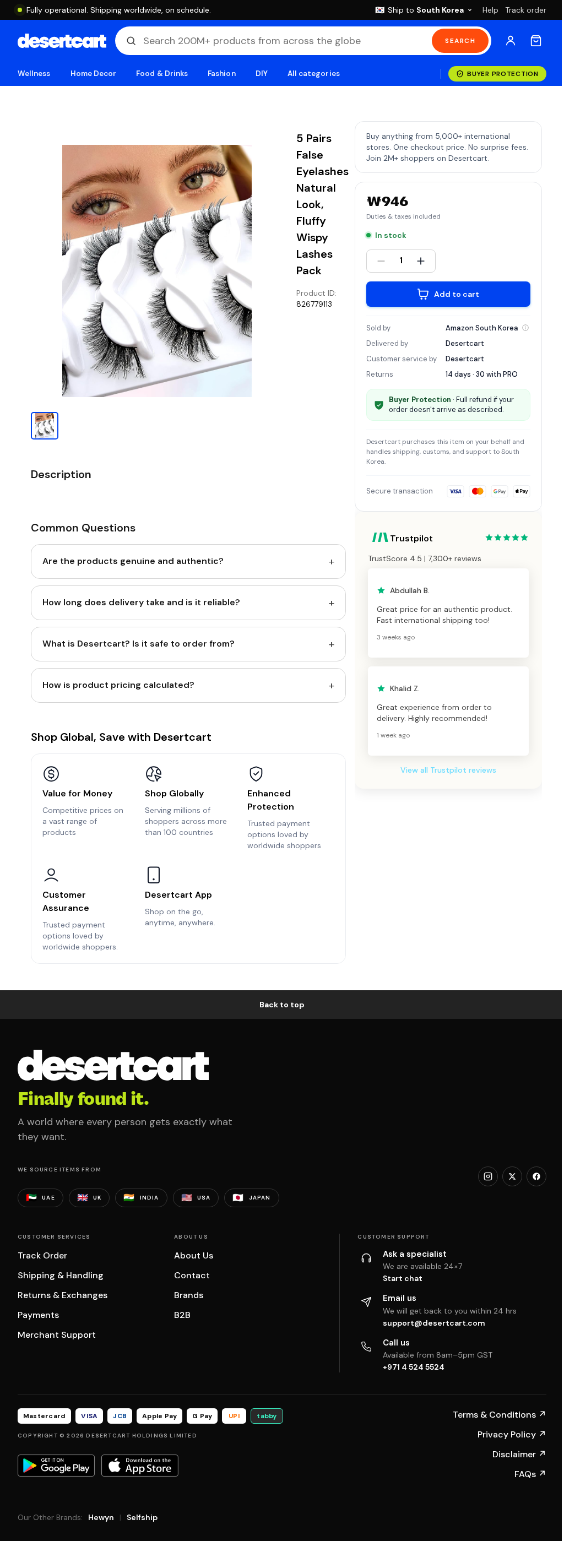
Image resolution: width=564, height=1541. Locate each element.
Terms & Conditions (499, 1414)
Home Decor (93, 73)
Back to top (282, 1005)
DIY (262, 73)
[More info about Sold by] (525, 328)
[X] (512, 1176)
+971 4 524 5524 (413, 1367)
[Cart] (535, 40)
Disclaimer (519, 1454)
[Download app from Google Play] (56, 1466)
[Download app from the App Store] (139, 1466)
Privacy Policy (512, 1434)
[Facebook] (536, 1176)
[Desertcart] (62, 41)
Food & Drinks (162, 73)
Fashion (221, 73)
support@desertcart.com (434, 1323)
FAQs (530, 1474)
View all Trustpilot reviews (448, 770)
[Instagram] (488, 1176)
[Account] (510, 40)
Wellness (34, 73)
